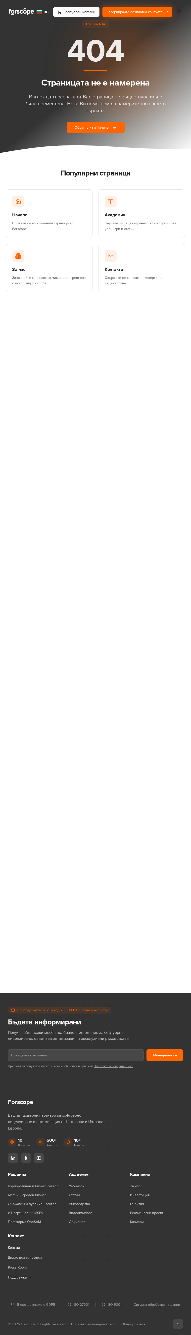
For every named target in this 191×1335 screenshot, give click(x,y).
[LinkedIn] (13, 1158)
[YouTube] (39, 1158)
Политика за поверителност (113, 1066)
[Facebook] (26, 1158)
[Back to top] (178, 1324)
